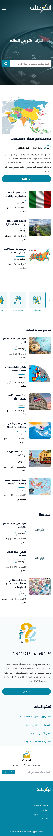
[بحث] (6, 63)
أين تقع (22, 230)
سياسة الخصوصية (41, 814)
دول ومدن (21, 377)
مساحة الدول (20, 259)
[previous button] (49, 300)
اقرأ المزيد (26, 179)
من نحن (46, 810)
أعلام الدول (21, 202)
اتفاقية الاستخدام (41, 805)
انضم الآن (8, 772)
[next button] (4, 300)
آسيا (48, 148)
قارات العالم (20, 348)
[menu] (4, 8)
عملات (22, 593)
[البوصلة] (40, 8)
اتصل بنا (45, 819)
